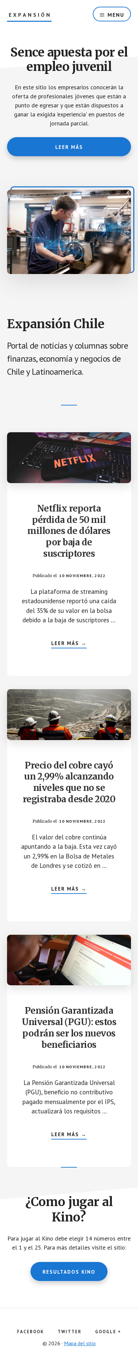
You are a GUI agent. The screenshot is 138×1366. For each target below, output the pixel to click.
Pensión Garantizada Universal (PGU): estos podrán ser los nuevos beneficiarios (69, 1027)
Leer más (69, 147)
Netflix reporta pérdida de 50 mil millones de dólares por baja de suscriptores (69, 531)
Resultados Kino (69, 1272)
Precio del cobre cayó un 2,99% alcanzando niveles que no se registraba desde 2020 (69, 782)
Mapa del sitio (80, 1343)
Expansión (30, 15)
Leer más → (69, 644)
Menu (116, 14)
